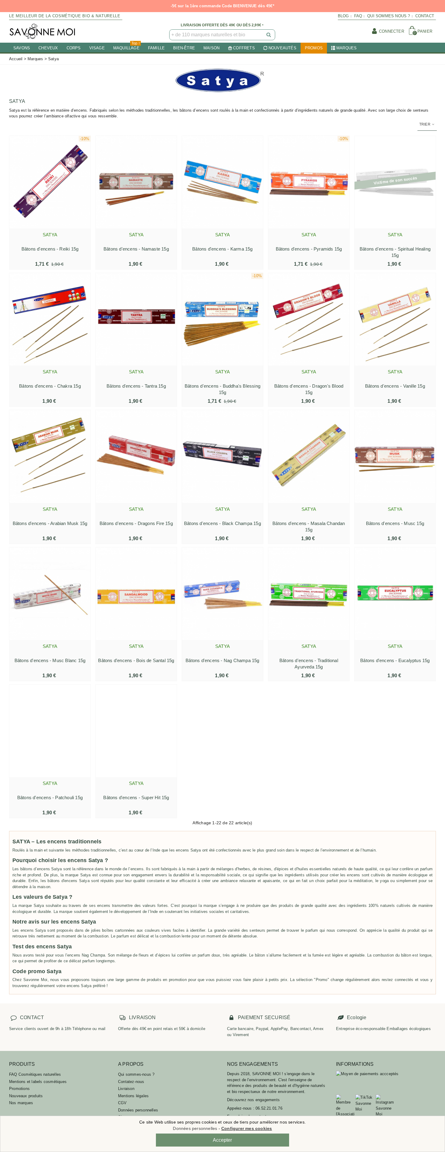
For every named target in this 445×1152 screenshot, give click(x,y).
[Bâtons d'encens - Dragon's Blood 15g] (308, 319)
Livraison (126, 1088)
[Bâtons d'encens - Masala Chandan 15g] (308, 456)
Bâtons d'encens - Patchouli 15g (50, 797)
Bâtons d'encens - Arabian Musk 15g (50, 523)
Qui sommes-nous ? (136, 1074)
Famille (156, 48)
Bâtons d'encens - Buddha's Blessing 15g (222, 389)
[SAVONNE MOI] (42, 31)
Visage (97, 48)
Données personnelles (138, 1110)
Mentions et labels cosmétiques (38, 1081)
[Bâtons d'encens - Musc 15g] (395, 456)
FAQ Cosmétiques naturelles (35, 1074)
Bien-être (184, 48)
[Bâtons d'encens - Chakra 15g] (50, 319)
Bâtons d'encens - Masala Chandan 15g (308, 526)
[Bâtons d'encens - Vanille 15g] (395, 319)
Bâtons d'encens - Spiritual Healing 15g (395, 252)
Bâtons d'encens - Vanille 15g (395, 386)
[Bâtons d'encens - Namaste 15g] (136, 182)
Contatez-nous (131, 1081)
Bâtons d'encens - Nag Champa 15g (222, 660)
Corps (74, 48)
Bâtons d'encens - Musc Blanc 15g (50, 660)
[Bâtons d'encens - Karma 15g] (222, 182)
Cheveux (48, 48)
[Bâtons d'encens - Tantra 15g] (136, 319)
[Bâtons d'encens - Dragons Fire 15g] (136, 456)
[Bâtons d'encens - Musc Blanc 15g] (50, 593)
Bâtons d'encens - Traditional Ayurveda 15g (308, 663)
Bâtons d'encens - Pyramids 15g (309, 248)
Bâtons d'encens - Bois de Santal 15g (136, 660)
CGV (122, 1103)
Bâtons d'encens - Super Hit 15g (136, 797)
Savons (21, 48)
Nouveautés (282, 48)
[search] (269, 35)
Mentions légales (133, 1096)
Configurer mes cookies (246, 1128)
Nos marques (21, 1103)
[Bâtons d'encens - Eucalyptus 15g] (395, 593)
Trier (425, 124)
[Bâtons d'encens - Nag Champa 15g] (222, 593)
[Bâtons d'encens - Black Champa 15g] (222, 456)
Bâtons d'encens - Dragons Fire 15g (136, 523)
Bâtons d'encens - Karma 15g (222, 248)
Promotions (19, 1088)
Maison (211, 48)
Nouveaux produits (26, 1096)
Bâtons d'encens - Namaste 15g (136, 248)
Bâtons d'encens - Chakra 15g (50, 386)
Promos (314, 48)
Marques (346, 48)
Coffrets (244, 48)
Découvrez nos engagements (253, 1100)
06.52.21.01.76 (268, 1108)
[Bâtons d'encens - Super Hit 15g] (136, 730)
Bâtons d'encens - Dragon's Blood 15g (308, 389)
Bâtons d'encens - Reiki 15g (49, 248)
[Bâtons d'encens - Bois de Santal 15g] (136, 593)
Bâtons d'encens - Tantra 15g (136, 386)
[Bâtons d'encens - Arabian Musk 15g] (50, 456)
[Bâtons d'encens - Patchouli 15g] (50, 730)
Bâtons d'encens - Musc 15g (395, 523)
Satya (50, 234)
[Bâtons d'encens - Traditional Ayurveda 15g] (308, 593)
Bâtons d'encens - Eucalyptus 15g (395, 660)
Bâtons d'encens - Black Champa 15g (222, 523)
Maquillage (126, 46)
